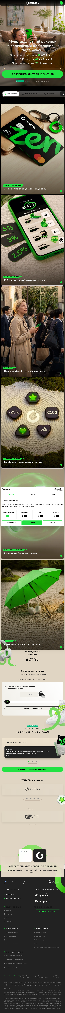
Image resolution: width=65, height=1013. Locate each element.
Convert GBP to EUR (38, 991)
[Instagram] (19, 976)
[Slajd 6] (35, 761)
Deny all (52, 522)
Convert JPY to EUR (32, 992)
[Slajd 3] (31, 761)
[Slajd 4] (32, 761)
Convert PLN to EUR (17, 991)
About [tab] (54, 494)
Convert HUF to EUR (15, 994)
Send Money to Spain (44, 985)
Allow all (32, 522)
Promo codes (7, 988)
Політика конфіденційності (42, 976)
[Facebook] (14, 976)
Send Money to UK (29, 982)
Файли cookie (57, 976)
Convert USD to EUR (28, 991)
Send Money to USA (19, 982)
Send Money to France (33, 985)
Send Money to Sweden (9, 985)
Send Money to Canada (30, 984)
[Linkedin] (5, 976)
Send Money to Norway (55, 984)
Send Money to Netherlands (42, 984)
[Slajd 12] (40, 798)
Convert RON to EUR (47, 994)
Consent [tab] (11, 494)
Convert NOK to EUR (42, 992)
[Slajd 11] (38, 798)
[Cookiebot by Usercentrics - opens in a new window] (55, 489)
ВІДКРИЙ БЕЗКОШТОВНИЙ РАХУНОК (32, 74)
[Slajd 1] (28, 761)
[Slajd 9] (36, 798)
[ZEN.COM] (53, 882)
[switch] (24, 516)
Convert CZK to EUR (25, 994)
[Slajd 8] (34, 798)
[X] (10, 976)
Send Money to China (19, 984)
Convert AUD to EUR (22, 992)
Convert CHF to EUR (48, 991)
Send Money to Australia (55, 985)
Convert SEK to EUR (52, 992)
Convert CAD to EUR (11, 992)
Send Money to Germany (52, 982)
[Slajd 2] (29, 761)
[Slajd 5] (34, 761)
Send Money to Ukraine (40, 982)
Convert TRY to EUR (36, 994)
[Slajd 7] (36, 761)
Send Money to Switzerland (21, 985)
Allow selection (11, 522)
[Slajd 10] (37, 798)
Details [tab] (32, 494)
